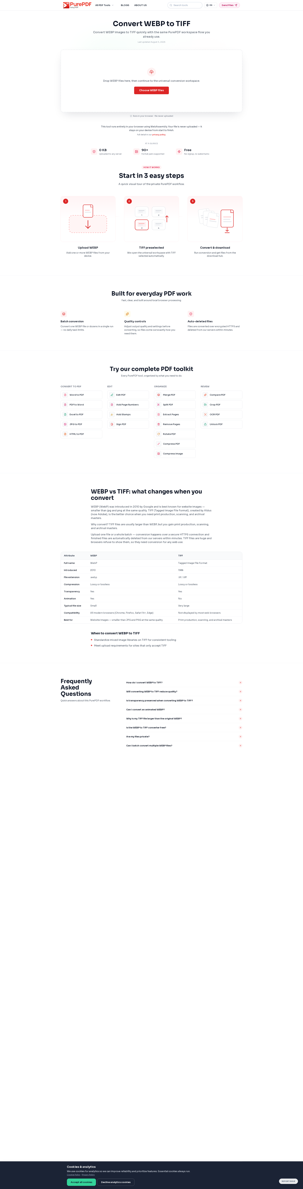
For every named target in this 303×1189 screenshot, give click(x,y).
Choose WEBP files (151, 90)
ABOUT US (140, 5)
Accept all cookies (81, 1182)
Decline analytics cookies (116, 1182)
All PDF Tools (102, 5)
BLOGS (125, 5)
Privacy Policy (88, 1175)
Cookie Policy (73, 1175)
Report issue (288, 1181)
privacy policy (159, 134)
